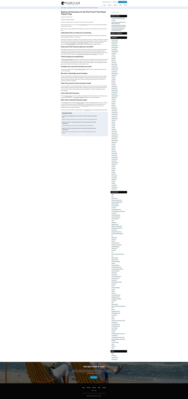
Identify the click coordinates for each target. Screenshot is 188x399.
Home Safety (114, 272)
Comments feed (115, 357)
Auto (112, 194)
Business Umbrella (115, 203)
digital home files (115, 224)
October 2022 (114, 93)
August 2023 (114, 75)
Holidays (113, 263)
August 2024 (114, 53)
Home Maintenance (115, 265)
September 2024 (115, 51)
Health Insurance (115, 257)
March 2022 (114, 107)
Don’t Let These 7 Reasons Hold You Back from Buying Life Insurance (79, 123)
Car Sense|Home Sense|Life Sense (118, 211)
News (65, 7)
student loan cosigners (83, 42)
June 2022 (114, 101)
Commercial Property (116, 215)
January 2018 (114, 185)
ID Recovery (114, 283)
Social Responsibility (116, 326)
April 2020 (113, 149)
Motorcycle (114, 300)
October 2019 (114, 160)
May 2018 (113, 183)
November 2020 (115, 136)
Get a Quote (93, 377)
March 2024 (114, 62)
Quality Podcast (115, 304)
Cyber (113, 220)
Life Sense (113, 293)
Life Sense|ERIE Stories (116, 295)
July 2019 (113, 166)
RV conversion (114, 315)
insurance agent (71, 44)
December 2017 (115, 187)
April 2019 (113, 172)
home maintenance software (117, 268)
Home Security (114, 274)
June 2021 (113, 123)
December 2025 (115, 40)
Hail (112, 255)
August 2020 (114, 142)
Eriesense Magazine (115, 246)
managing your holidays (116, 298)
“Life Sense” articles (79, 97)
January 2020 (114, 155)
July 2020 (113, 144)
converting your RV (115, 218)
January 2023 (114, 88)
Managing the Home (116, 296)
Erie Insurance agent (80, 69)
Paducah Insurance (70, 3)
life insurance (84, 24)
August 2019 (114, 164)
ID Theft (113, 285)
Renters (113, 309)
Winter (113, 348)
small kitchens (114, 322)
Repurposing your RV (116, 311)
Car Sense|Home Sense (116, 209)
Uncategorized (114, 335)
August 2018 (114, 179)
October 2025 (114, 43)
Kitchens (113, 289)
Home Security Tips (115, 278)
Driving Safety (114, 229)
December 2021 (115, 112)
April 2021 (113, 127)
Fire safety (114, 250)
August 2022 (114, 97)
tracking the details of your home (118, 333)
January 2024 (114, 66)
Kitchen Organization (116, 287)
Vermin (113, 344)
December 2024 (115, 45)
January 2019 (114, 177)
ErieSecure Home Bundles (117, 244)
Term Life (113, 331)
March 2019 (114, 174)
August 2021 (114, 120)
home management (116, 270)
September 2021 (115, 118)
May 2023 (113, 80)
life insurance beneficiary (67, 59)
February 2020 (114, 153)
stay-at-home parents (71, 42)
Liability (113, 291)
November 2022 (115, 92)
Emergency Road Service (116, 231)
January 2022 (114, 110)
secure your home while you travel (118, 320)
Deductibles (114, 222)
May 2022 (113, 103)
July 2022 (113, 99)
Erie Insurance (85, 105)
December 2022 (115, 90)
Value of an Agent (115, 342)
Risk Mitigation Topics (116, 313)
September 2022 (115, 95)
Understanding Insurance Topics (118, 337)
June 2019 (113, 168)
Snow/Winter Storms (116, 324)
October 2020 (114, 138)
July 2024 (113, 54)
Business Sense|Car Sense (117, 200)
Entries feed (114, 355)
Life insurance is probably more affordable (86, 54)
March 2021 (114, 129)
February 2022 (114, 108)
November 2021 (115, 114)
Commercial (114, 213)
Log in (113, 353)
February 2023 (114, 86)
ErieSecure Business (115, 242)
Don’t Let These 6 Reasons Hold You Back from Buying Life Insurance (79, 129)
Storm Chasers (115, 328)
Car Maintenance (115, 205)
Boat (112, 196)
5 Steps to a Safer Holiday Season (118, 18)
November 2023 (115, 69)
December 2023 (115, 67)
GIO (112, 252)
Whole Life (114, 346)
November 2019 (115, 159)
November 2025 (115, 41)
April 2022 (113, 105)
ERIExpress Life (114, 248)
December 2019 (115, 157)
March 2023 (114, 84)
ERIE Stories (114, 239)
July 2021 (113, 121)
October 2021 (114, 116)
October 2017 (114, 188)
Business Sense (115, 198)
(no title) (113, 20)
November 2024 (115, 47)
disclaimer (87, 109)
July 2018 (113, 181)
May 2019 (113, 170)
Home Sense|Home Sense (117, 282)
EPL (112, 235)
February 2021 (114, 131)
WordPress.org (114, 359)
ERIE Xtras (113, 241)
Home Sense (114, 280)
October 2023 (114, 71)
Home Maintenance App (116, 267)
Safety (113, 316)
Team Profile (114, 329)
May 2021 (113, 125)
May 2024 (113, 58)
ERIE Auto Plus (114, 237)
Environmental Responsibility (117, 233)
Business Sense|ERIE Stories (117, 202)
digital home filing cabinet (117, 226)
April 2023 (113, 82)
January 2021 (114, 133)
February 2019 (114, 175)
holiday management (116, 261)
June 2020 (114, 146)
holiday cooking (115, 259)
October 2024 (114, 49)
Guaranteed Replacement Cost (118, 254)
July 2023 (113, 77)
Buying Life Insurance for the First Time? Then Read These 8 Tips (79, 116)
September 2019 (115, 162)
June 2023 (114, 79)
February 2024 (114, 64)
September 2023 (115, 73)
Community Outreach (116, 216)
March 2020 (114, 151)
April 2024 (113, 60)
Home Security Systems (116, 276)
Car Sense (114, 207)
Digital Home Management (117, 228)
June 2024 (114, 56)
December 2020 (115, 134)
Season (113, 318)
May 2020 (113, 147)
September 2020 (115, 140)
